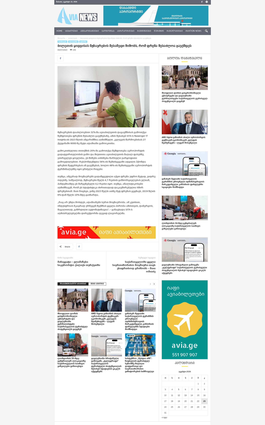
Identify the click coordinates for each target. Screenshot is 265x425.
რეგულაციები (175, 31)
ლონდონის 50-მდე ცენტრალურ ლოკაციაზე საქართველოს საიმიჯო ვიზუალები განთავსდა (72, 362)
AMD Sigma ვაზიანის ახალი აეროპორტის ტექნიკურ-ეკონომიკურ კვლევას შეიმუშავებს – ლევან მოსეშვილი (106, 319)
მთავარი (61, 38)
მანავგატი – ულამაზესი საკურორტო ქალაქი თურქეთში (79, 264)
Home (59, 31)
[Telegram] (207, 2)
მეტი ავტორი (97, 284)
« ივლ (164, 417)
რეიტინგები (144, 31)
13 (185, 395)
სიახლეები (71, 31)
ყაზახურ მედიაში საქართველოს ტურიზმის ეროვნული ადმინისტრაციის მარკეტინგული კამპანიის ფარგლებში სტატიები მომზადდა (139, 321)
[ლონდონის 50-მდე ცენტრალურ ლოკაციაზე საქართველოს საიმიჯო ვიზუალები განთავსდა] (73, 344)
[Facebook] (202, 2)
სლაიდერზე (73, 42)
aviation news (193, 31)
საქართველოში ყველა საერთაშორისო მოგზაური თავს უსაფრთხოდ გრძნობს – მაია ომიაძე (134, 267)
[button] (206, 31)
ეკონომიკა (108, 31)
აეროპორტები (125, 31)
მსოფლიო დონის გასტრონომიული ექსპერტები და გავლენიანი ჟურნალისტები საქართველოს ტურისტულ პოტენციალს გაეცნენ (184, 97)
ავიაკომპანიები (89, 31)
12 (179, 395)
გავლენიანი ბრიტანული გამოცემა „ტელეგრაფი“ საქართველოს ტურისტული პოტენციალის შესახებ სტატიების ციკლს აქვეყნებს (106, 365)
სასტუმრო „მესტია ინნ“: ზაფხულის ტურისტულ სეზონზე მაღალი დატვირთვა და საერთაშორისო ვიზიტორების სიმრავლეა (139, 365)
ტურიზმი (159, 31)
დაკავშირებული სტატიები (73, 284)
